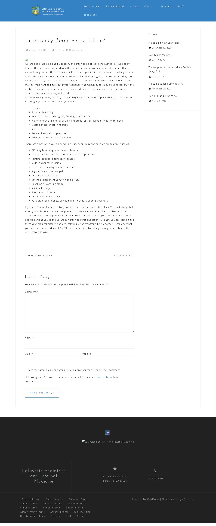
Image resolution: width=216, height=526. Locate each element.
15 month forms (54, 499)
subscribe (103, 377)
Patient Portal (115, 6)
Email (29, 353)
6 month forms (52, 507)
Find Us (149, 6)
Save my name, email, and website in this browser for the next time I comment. (74, 369)
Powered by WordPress (145, 499)
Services (165, 6)
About (134, 6)
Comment (31, 291)
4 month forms (29, 507)
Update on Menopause (38, 255)
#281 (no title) (82, 511)
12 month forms (29, 499)
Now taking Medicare (160, 54)
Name (29, 337)
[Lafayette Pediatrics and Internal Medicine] (108, 441)
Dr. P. (58, 50)
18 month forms (78, 499)
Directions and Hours (32, 516)
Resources (90, 14)
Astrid (174, 499)
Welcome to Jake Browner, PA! (165, 83)
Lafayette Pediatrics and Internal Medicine (43, 476)
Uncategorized (77, 50)
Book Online (91, 6)
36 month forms (77, 503)
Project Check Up (124, 255)
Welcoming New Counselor (163, 42)
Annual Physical (59, 511)
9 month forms (74, 507)
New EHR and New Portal (162, 95)
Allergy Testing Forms (32, 511)
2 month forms (29, 503)
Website (86, 353)
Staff (181, 6)
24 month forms (52, 503)
